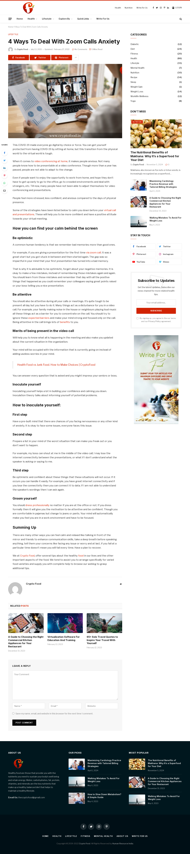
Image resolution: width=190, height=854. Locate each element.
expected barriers (38, 317)
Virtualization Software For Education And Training (64, 638)
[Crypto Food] (48, 7)
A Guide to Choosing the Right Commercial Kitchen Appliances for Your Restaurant (25, 641)
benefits (65, 322)
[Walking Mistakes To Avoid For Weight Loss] (138, 221)
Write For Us (141, 8)
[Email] (4, 190)
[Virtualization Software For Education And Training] (65, 623)
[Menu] (10, 19)
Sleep (133, 82)
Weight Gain (136, 87)
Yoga (133, 101)
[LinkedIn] (4, 168)
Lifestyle (47, 18)
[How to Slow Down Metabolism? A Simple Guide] (77, 798)
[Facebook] (4, 153)
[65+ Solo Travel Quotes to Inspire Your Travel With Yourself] (104, 623)
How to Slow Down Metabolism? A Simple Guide (104, 796)
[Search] (180, 19)
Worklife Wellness (139, 96)
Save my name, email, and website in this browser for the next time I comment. (54, 713)
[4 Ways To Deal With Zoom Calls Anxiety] (65, 101)
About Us (122, 836)
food (81, 555)
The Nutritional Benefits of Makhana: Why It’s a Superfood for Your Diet (154, 156)
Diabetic (134, 44)
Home (20, 18)
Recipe (133, 77)
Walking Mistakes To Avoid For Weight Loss (165, 219)
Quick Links (83, 18)
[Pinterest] (4, 175)
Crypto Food (22, 49)
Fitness (134, 53)
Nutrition (129, 8)
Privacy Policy (154, 321)
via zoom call (93, 252)
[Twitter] (4, 160)
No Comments (81, 49)
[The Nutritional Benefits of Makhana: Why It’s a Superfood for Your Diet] (156, 133)
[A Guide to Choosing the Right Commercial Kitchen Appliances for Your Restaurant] (26, 623)
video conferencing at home (51, 161)
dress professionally (37, 505)
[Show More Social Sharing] (76, 57)
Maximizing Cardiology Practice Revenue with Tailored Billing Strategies (163, 184)
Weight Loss (136, 91)
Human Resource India (122, 843)
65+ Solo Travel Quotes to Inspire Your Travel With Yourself (102, 640)
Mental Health (137, 68)
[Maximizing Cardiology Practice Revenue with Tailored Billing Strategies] (138, 185)
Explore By (64, 18)
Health (118, 8)
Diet (132, 49)
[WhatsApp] (4, 183)
